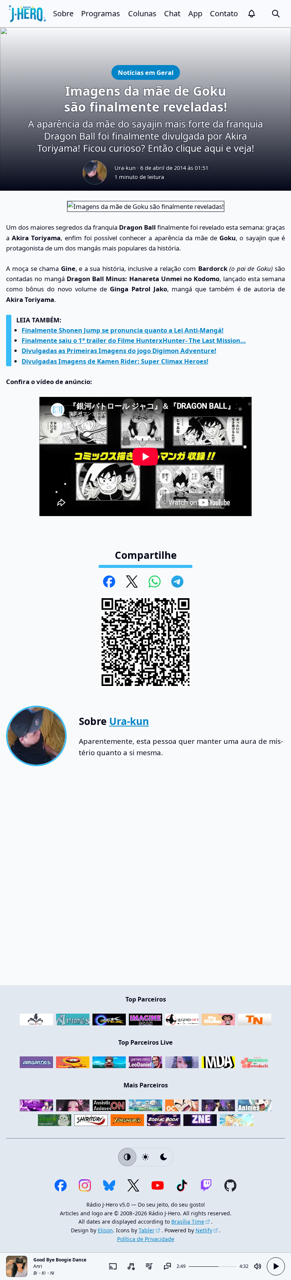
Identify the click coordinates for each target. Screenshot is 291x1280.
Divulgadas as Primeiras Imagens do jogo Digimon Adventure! (119, 350)
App (195, 13)
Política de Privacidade (145, 1239)
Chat (172, 13)
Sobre (63, 13)
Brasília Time (187, 1221)
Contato (224, 13)
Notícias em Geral (145, 72)
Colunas (142, 13)
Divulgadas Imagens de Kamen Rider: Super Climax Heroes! (115, 361)
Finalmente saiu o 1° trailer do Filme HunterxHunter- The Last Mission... (134, 340)
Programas (100, 13)
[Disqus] (145, 879)
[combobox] (131, 1266)
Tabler (147, 1230)
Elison (105, 1230)
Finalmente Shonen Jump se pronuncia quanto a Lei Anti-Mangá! (123, 330)
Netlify (204, 1230)
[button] (251, 14)
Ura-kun (125, 167)
